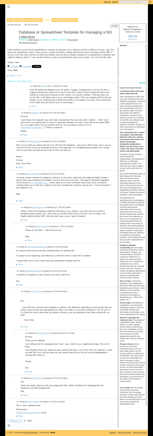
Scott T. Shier (37, 291)
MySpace (14, 66)
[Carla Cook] (140, 59)
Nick (42, 86)
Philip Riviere (37, 378)
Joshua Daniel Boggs (36, 247)
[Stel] (140, 51)
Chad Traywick (33, 402)
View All (142, 83)
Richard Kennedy (30, 433)
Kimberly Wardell (34, 271)
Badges (112, 433)
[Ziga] (140, 68)
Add (115, 25)
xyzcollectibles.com (38, 182)
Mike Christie (32, 174)
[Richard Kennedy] (132, 59)
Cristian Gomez (33, 141)
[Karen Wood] (123, 76)
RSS (9, 425)
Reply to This (14, 76)
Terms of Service (139, 433)
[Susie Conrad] (132, 68)
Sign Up (107, 2)
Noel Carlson (33, 40)
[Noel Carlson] (12, 38)
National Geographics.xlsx (29, 413)
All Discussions (14, 25)
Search (150, 2)
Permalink (31, 86)
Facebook (26, 66)
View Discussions (29, 43)
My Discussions (31, 25)
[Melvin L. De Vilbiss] (123, 59)
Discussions (73, 40)
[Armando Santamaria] (123, 68)
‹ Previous (13, 421)
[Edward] (132, 76)
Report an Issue (124, 433)
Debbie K (35, 113)
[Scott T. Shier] (132, 51)
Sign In (115, 2)
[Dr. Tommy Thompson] (140, 76)
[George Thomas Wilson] (123, 51)
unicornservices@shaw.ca (32, 127)
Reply (33, 106)
